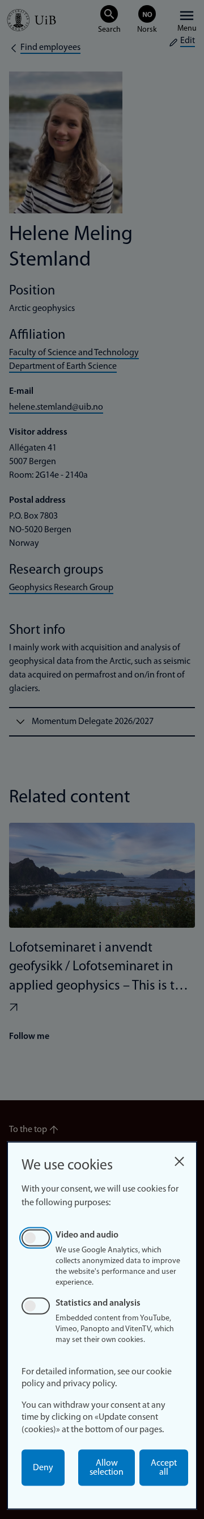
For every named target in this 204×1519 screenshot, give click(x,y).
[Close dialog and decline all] (179, 1158)
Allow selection (107, 1468)
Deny (43, 1467)
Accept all (164, 1468)
